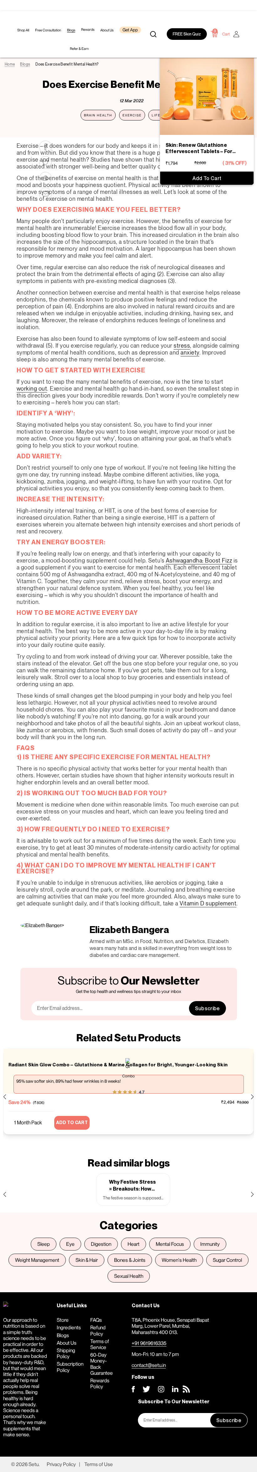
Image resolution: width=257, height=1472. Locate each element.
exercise (132, 115)
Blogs (25, 64)
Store (63, 1320)
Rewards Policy (99, 1383)
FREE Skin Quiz (187, 34)
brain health (98, 115)
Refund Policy (98, 1330)
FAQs (96, 1320)
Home (10, 64)
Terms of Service (99, 1344)
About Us (66, 1343)
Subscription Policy (70, 1367)
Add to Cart (207, 178)
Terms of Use (98, 1464)
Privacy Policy (61, 1464)
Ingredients (69, 1327)
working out (32, 388)
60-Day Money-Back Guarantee (101, 1364)
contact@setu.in (149, 1365)
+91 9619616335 (149, 1343)
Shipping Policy (66, 1353)
